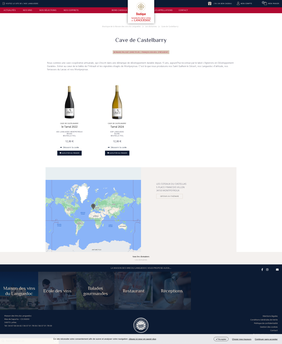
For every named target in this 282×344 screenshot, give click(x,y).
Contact (183, 10)
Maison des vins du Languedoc (19, 291)
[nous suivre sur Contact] (277, 269)
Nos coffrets (71, 10)
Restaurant (134, 290)
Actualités (10, 10)
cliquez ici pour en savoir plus (142, 339)
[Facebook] (262, 269)
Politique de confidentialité (266, 323)
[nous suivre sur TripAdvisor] (272, 267)
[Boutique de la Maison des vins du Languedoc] (141, 11)
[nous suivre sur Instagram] (267, 269)
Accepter (222, 339)
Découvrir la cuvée (70, 147)
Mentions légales (270, 316)
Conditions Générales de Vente (264, 320)
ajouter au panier (70, 153)
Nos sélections (48, 10)
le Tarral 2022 (69, 127)
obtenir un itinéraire (169, 196)
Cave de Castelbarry (69, 123)
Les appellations (163, 10)
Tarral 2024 (117, 127)
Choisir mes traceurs (241, 339)
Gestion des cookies (269, 327)
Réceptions (172, 290)
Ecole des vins (57, 290)
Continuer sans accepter (266, 339)
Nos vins (27, 10)
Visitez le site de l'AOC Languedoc (22, 3)
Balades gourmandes (95, 291)
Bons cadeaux (119, 10)
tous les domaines (141, 258)
